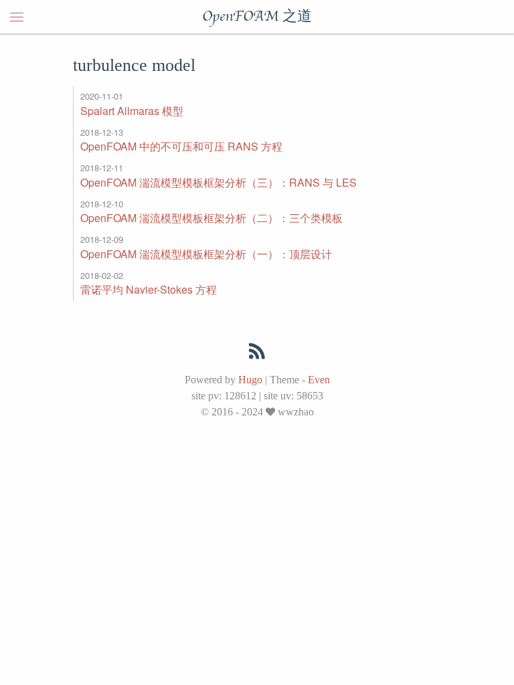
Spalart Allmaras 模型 (131, 110)
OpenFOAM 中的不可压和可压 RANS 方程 (181, 146)
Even (319, 379)
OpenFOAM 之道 (257, 16)
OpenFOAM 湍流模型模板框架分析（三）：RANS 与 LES (218, 182)
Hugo (250, 379)
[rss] (257, 354)
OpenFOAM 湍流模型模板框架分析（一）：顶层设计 (206, 254)
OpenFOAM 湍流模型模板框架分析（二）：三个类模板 (211, 217)
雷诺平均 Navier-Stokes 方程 (148, 289)
